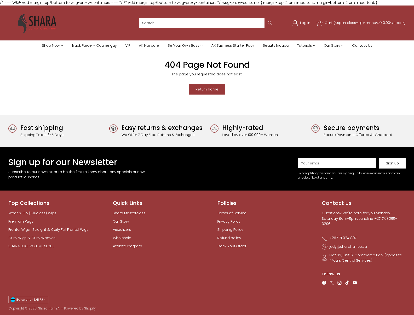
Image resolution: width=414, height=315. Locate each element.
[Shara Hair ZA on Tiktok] (347, 283)
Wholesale (122, 237)
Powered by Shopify (80, 308)
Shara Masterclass (129, 212)
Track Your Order (231, 245)
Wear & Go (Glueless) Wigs (32, 212)
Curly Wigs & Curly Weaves (32, 237)
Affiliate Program (127, 245)
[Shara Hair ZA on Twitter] (332, 283)
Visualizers (122, 229)
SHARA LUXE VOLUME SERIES (31, 245)
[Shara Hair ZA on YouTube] (355, 283)
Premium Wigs (20, 221)
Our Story (121, 221)
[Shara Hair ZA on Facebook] (324, 283)
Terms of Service (232, 212)
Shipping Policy (230, 229)
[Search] (269, 23)
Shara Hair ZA (49, 308)
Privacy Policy (228, 221)
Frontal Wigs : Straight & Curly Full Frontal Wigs (48, 229)
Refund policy (229, 237)
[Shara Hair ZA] (38, 23)
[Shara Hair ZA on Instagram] (339, 283)
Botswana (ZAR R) (29, 300)
